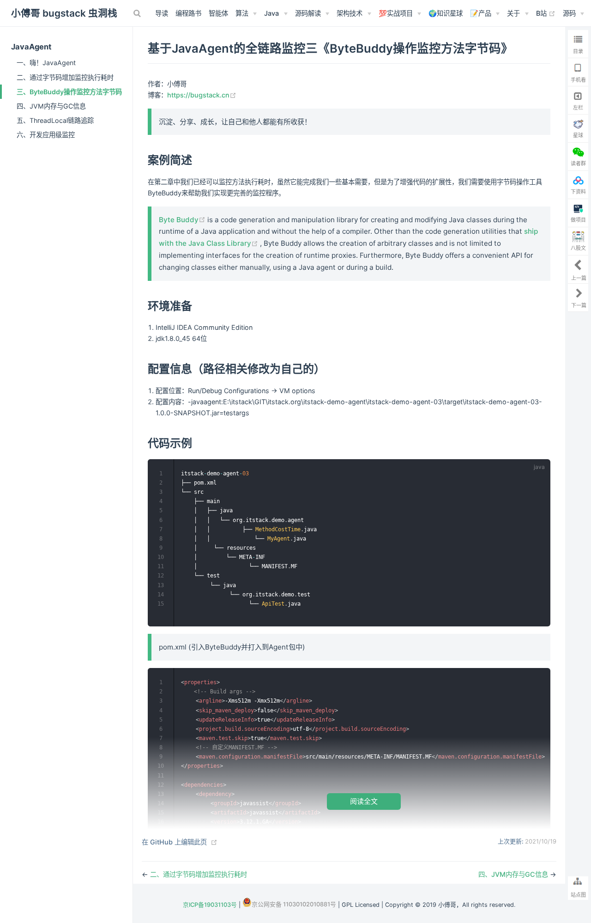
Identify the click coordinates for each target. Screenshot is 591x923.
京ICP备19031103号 (210, 904)
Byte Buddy (183, 219)
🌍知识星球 (445, 13)
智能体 (218, 13)
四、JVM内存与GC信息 (51, 106)
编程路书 (188, 13)
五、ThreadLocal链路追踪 (55, 120)
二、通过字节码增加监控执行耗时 (65, 77)
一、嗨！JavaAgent (46, 63)
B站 (545, 13)
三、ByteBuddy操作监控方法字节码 (69, 92)
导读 (161, 13)
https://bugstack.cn (201, 95)
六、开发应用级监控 (46, 135)
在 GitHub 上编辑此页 (174, 842)
